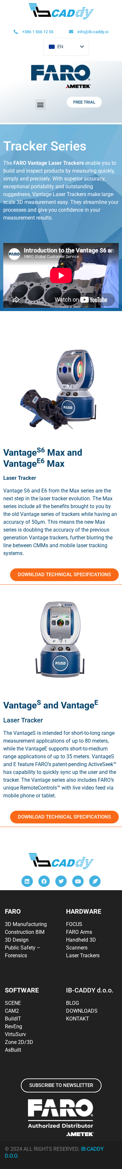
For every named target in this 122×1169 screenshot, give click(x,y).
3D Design (17, 940)
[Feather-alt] (95, 881)
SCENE (13, 1003)
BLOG (72, 1003)
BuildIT (13, 1019)
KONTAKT (77, 1019)
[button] (40, 104)
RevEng (13, 1026)
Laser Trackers (83, 955)
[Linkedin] (27, 881)
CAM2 (12, 1011)
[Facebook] (44, 881)
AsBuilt (13, 1050)
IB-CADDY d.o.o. (90, 990)
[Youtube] (78, 881)
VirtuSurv (15, 1034)
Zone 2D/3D (19, 1042)
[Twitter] (61, 881)
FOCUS (74, 924)
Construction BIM (25, 932)
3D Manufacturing (26, 924)
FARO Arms (79, 932)
